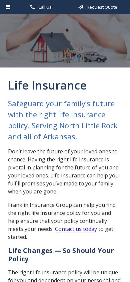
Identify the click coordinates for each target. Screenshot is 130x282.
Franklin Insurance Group (65, 43)
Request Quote (101, 7)
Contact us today (76, 229)
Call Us (44, 7)
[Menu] (8, 7)
